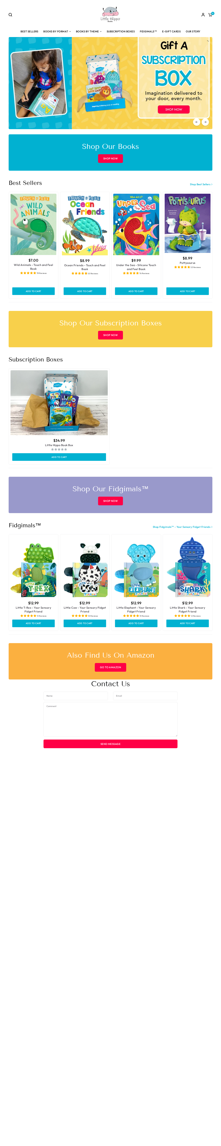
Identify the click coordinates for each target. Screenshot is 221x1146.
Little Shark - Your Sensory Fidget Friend (187, 609)
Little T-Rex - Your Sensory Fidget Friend (33, 609)
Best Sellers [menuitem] (29, 31)
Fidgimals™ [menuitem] (148, 31)
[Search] (11, 14)
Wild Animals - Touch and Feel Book (33, 266)
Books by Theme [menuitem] (87, 31)
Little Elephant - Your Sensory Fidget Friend (136, 609)
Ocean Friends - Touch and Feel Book (84, 267)
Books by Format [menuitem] (55, 31)
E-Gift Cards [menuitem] (171, 31)
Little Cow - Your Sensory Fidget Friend (85, 609)
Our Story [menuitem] (193, 31)
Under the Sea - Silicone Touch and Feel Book (136, 267)
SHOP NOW (110, 158)
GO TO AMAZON (110, 667)
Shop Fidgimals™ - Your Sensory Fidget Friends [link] (181, 527)
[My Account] (203, 15)
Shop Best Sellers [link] (200, 184)
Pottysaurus (187, 263)
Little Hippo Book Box (59, 445)
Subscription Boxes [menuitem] (121, 31)
